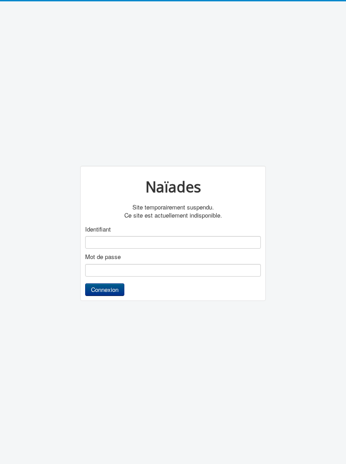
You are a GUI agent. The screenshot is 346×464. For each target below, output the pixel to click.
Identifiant (98, 229)
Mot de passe (103, 257)
